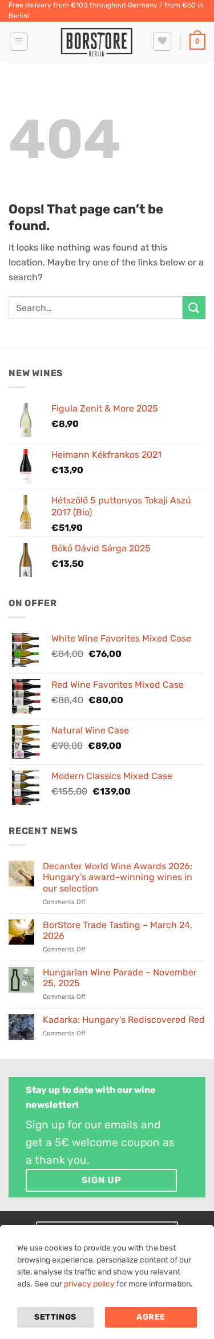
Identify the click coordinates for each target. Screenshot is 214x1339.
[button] (19, 42)
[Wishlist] (162, 42)
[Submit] (194, 307)
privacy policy (89, 1284)
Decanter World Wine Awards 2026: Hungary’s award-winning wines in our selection (117, 877)
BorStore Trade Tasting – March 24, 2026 (117, 930)
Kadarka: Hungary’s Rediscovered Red (124, 1019)
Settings (55, 1317)
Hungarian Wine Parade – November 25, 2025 (120, 978)
